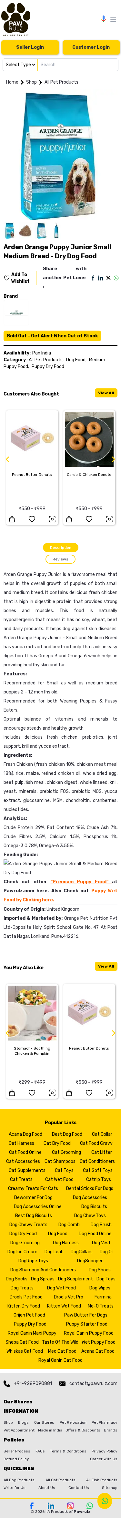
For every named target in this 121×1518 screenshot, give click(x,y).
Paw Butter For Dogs (85, 1315)
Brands (110, 1430)
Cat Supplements (27, 1170)
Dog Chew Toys (90, 1215)
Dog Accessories (90, 1197)
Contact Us (78, 1487)
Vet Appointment (19, 1430)
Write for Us (14, 1487)
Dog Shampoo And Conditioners (43, 1270)
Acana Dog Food (25, 1134)
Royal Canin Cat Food (60, 1360)
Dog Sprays (43, 1279)
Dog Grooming (25, 1243)
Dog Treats (22, 1288)
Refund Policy (16, 1459)
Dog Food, (76, 360)
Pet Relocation (73, 1422)
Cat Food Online (25, 1152)
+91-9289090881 (33, 1383)
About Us (46, 1487)
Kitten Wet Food (64, 1306)
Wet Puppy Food (99, 1342)
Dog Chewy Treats (28, 1224)
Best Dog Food (67, 1134)
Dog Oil (107, 1252)
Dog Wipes (99, 1288)
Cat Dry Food (57, 1143)
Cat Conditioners (97, 1161)
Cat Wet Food (59, 1179)
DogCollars (82, 1252)
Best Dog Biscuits (33, 1215)
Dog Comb (69, 1224)
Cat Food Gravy (96, 1143)
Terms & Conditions (68, 1451)
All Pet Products (61, 82)
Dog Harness (66, 1243)
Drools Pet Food (26, 1297)
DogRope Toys (33, 1261)
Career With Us (103, 1459)
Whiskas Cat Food (24, 1351)
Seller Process (17, 1451)
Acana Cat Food (98, 1351)
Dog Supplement (75, 1279)
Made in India (50, 1430)
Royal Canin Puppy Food (89, 1333)
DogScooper (90, 1261)
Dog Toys (106, 1279)
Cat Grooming (66, 1152)
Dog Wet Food (61, 1288)
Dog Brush (101, 1224)
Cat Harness (21, 1143)
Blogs (23, 1422)
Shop (31, 82)
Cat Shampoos (60, 1161)
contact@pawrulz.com (93, 1383)
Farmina (103, 1297)
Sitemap (109, 1487)
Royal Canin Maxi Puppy (32, 1333)
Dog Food (57, 1233)
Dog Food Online (95, 1233)
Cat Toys (64, 1170)
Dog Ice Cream (22, 1252)
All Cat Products (60, 1480)
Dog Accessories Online (38, 1206)
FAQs (40, 1451)
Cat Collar (102, 1134)
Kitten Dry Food (23, 1306)
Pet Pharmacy (104, 1422)
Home (12, 82)
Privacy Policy (104, 1451)
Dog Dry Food (23, 1233)
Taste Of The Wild (60, 1342)
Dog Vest (101, 1243)
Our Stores (44, 1422)
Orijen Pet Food (29, 1315)
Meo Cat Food (62, 1351)
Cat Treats (21, 1179)
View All (106, 393)
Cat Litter (101, 1152)
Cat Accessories (23, 1161)
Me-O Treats (101, 1306)
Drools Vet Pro (68, 1297)
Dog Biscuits (94, 1206)
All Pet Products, (46, 360)
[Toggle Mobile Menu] (113, 19)
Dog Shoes (100, 1270)
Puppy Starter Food (86, 1324)
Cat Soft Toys (98, 1170)
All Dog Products (19, 1480)
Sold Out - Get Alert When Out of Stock (52, 336)
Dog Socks (16, 1279)
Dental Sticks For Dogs (89, 1188)
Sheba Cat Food (22, 1342)
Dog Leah (54, 1252)
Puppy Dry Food (48, 366)
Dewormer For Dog (33, 1197)
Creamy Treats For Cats (33, 1188)
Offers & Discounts (83, 1430)
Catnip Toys (98, 1179)
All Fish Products (101, 1480)
